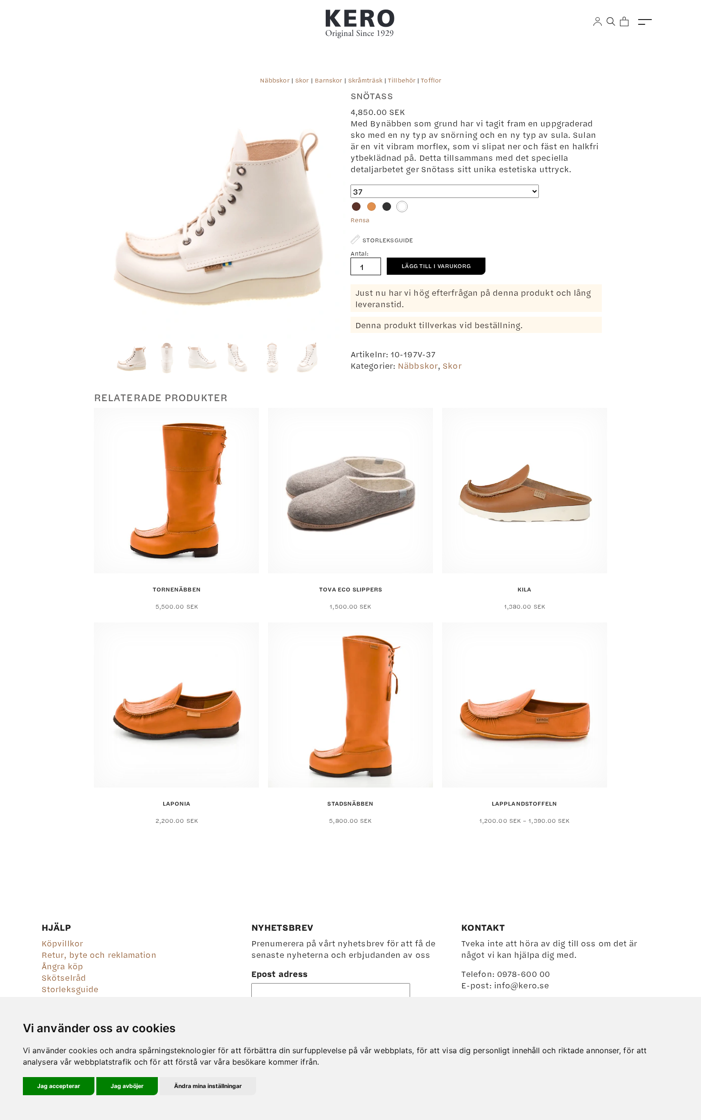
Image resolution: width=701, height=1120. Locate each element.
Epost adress (279, 973)
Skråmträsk (365, 80)
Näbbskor (274, 80)
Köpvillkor (62, 943)
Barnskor (328, 80)
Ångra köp (62, 966)
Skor (302, 80)
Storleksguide (69, 989)
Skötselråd (63, 977)
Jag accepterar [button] (58, 1085)
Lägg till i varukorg (436, 265)
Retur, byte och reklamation (98, 954)
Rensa (360, 220)
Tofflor (431, 80)
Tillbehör (401, 80)
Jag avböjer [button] (127, 1085)
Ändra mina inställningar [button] (208, 1085)
